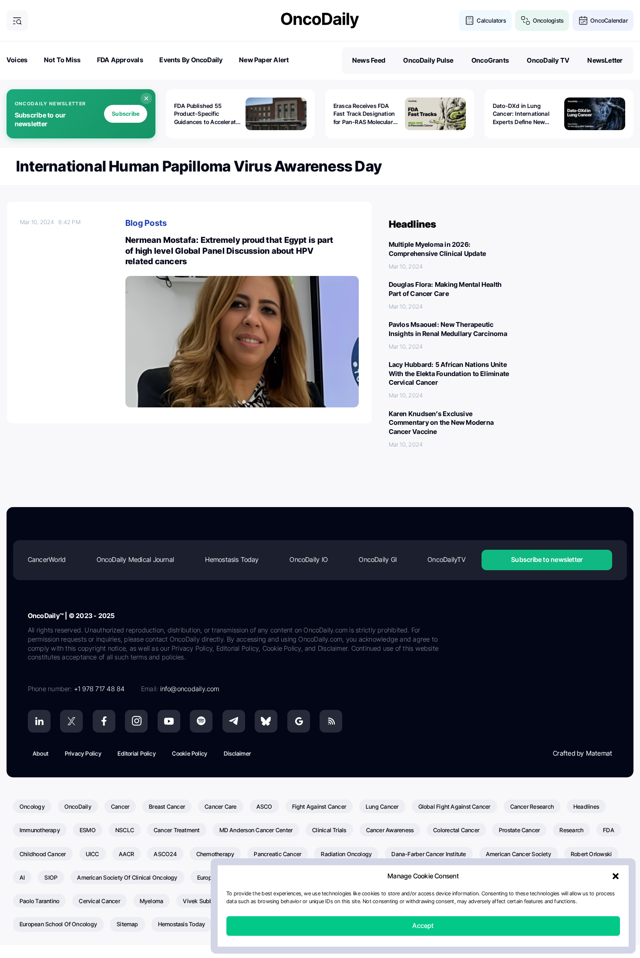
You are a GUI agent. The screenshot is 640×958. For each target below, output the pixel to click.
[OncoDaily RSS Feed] (331, 721)
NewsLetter (605, 60)
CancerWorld (46, 559)
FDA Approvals (120, 60)
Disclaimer (237, 753)
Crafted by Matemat (582, 753)
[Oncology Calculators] (470, 21)
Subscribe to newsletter (547, 559)
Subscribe (125, 113)
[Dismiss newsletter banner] (146, 98)
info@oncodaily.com (189, 689)
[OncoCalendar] (583, 21)
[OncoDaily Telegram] (233, 721)
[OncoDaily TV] (169, 721)
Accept (423, 926)
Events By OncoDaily (190, 60)
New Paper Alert (264, 60)
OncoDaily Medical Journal (136, 559)
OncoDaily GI (378, 559)
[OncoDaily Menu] (17, 20)
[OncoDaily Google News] (298, 721)
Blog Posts (146, 223)
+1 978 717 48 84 (99, 689)
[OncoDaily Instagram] (136, 721)
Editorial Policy (137, 753)
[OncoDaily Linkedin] (39, 721)
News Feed (368, 60)
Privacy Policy (83, 753)
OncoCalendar (609, 20)
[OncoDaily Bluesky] (266, 721)
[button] (615, 876)
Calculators (491, 20)
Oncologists (548, 20)
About (40, 753)
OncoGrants (490, 60)
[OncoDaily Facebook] (104, 721)
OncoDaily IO (309, 559)
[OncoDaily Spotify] (201, 721)
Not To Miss (62, 60)
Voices (17, 60)
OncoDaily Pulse (428, 60)
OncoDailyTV (446, 559)
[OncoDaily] (320, 20)
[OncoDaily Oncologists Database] (526, 21)
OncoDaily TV (548, 60)
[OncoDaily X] (71, 721)
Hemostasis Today (232, 559)
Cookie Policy (189, 753)
